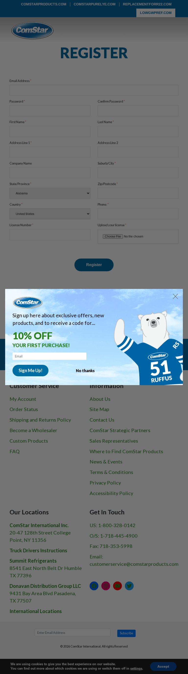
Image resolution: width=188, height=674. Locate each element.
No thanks (85, 370)
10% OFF (32, 336)
